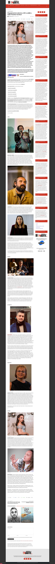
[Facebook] (38, 12)
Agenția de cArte (11, 16)
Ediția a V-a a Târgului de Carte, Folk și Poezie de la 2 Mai (27, 521)
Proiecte (11, 11)
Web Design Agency (34, 562)
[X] (44, 12)
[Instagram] (40, 12)
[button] (46, 6)
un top (45, 38)
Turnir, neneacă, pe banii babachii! (14, 521)
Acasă (8, 9)
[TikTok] (42, 12)
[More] (32, 19)
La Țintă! (10, 9)
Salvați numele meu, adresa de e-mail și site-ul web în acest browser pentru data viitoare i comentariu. (20, 537)
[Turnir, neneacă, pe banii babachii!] (14, 515)
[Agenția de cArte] (8, 16)
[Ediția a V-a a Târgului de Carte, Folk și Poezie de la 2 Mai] (27, 515)
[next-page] (9, 523)
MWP (37, 562)
